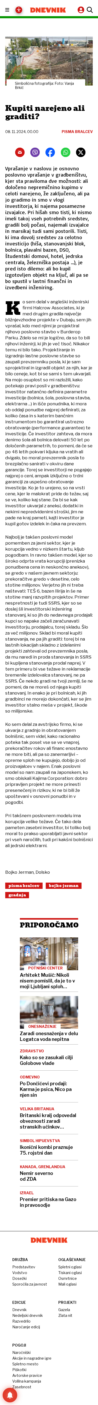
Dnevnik (19, 1309)
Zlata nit (65, 1315)
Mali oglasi (67, 1284)
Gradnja (17, 895)
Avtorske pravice (27, 1375)
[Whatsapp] (65, 152)
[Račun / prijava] (81, 10)
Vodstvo (19, 1272)
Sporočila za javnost (29, 1284)
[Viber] (35, 152)
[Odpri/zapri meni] (12, 10)
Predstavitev (23, 1267)
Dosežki (19, 1278)
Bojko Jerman (63, 886)
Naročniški (21, 1352)
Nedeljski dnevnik (27, 1315)
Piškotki (19, 1369)
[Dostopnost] (18, 10)
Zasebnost (21, 1387)
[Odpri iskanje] (89, 10)
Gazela (64, 1309)
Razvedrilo (21, 1321)
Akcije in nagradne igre (31, 1358)
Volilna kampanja (26, 1381)
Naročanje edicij (26, 1327)
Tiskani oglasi (70, 1272)
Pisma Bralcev (23, 886)
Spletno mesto (25, 1364)
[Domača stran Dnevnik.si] (48, 10)
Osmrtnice (67, 1278)
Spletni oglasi (70, 1267)
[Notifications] (10, 1395)
